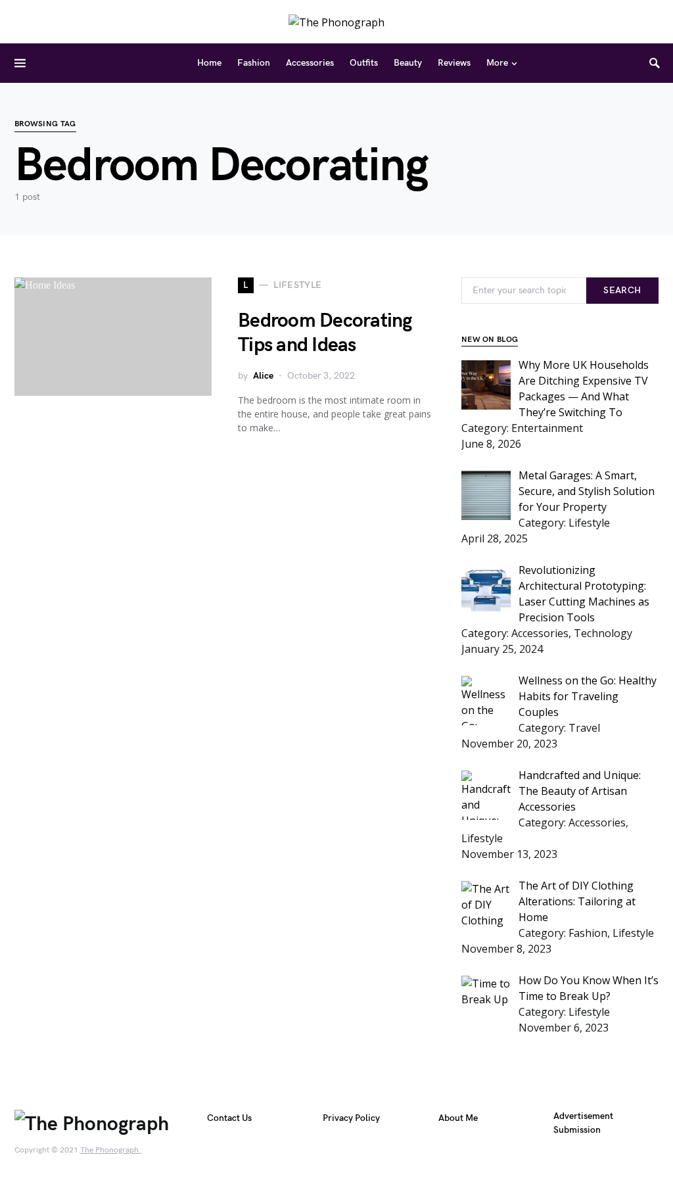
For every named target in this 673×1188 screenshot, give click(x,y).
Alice (263, 375)
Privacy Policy (351, 1118)
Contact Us (229, 1118)
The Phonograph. (110, 1150)
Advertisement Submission (583, 1122)
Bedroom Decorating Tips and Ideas (325, 333)
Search (622, 290)
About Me (458, 1118)
